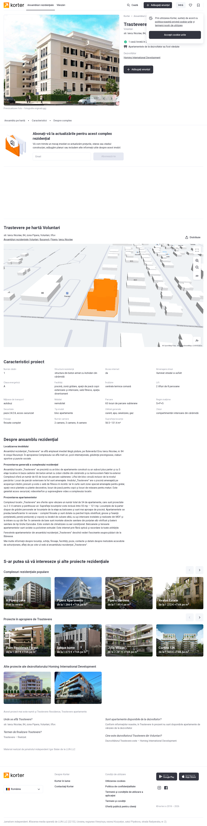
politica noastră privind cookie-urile (173, 21)
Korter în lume (62, 781)
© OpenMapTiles (169, 346)
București (44, 239)
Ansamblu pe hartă (14, 120)
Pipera (53, 239)
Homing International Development (142, 57)
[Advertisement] (103, 192)
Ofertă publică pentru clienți (120, 806)
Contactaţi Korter (64, 786)
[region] (103, 295)
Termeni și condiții (115, 801)
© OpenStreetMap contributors (189, 346)
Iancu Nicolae (65, 239)
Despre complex (62, 120)
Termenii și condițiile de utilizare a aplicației (124, 793)
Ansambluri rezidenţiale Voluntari (21, 239)
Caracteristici (39, 120)
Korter (127, 16)
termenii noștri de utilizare (169, 25)
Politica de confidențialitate (120, 786)
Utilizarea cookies (115, 781)
